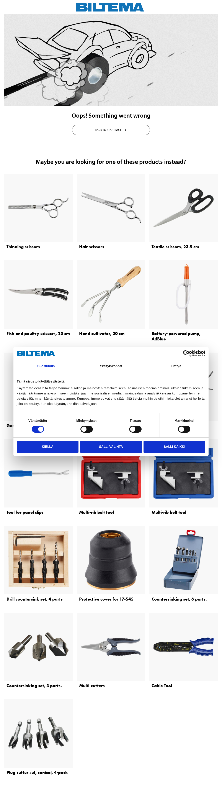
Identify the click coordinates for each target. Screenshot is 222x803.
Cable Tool (162, 685)
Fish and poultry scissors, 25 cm (38, 333)
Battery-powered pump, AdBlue (176, 336)
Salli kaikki (174, 446)
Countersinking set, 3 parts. (34, 685)
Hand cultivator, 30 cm (101, 333)
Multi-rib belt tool (96, 512)
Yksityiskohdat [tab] (111, 366)
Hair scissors (91, 247)
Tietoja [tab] (176, 366)
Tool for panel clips (25, 512)
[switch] (86, 429)
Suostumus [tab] (46, 366)
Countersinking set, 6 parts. (179, 599)
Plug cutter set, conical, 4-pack (37, 772)
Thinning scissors (23, 247)
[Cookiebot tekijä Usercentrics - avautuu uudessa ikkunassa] (186, 353)
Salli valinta (111, 446)
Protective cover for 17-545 (106, 599)
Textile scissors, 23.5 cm (175, 247)
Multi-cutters (92, 685)
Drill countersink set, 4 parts (35, 599)
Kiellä (48, 446)
